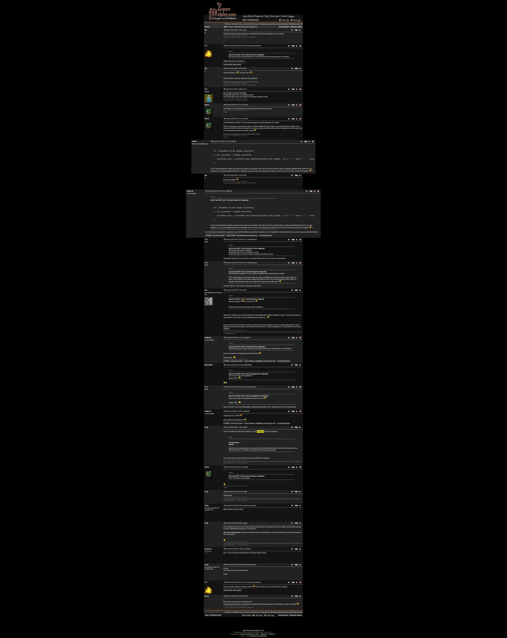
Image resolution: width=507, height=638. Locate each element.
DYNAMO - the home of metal (214, 235)
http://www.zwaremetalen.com (253, 630)
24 (282, 24)
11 (256, 24)
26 (286, 24)
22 (278, 24)
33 (299, 24)
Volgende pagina (296, 27)
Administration (253, 20)
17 (268, 24)
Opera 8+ (264, 634)
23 (280, 24)
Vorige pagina (284, 27)
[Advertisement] (271, 8)
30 (293, 24)
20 (274, 24)
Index (245, 20)
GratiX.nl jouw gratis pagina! (232, 64)
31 (295, 24)
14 (262, 24)
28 (289, 24)
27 (287, 24)
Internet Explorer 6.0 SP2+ (250, 634)
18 (270, 24)
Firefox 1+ (272, 634)
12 (258, 24)
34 (301, 24)
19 (272, 24)
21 (276, 24)
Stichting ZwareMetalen (258, 636)
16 (266, 24)
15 (264, 24)
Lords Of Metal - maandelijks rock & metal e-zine (241, 235)
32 (297, 24)
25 (284, 24)
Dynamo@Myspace (265, 235)
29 (291, 24)
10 (254, 24)
